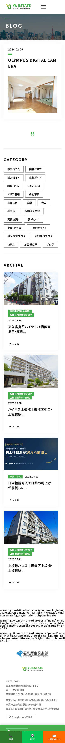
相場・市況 (13, 186)
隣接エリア (35, 169)
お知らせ (12, 202)
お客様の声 (30, 244)
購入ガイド (13, 177)
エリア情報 (13, 194)
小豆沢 (11, 211)
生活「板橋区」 (38, 228)
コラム (11, 244)
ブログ (50, 244)
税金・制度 (34, 186)
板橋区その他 (32, 211)
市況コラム (13, 169)
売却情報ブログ (44, 236)
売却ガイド (35, 177)
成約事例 (34, 194)
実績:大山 (33, 219)
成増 (29, 202)
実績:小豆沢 (14, 228)
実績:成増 (13, 219)
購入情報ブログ (16, 236)
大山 (44, 202)
